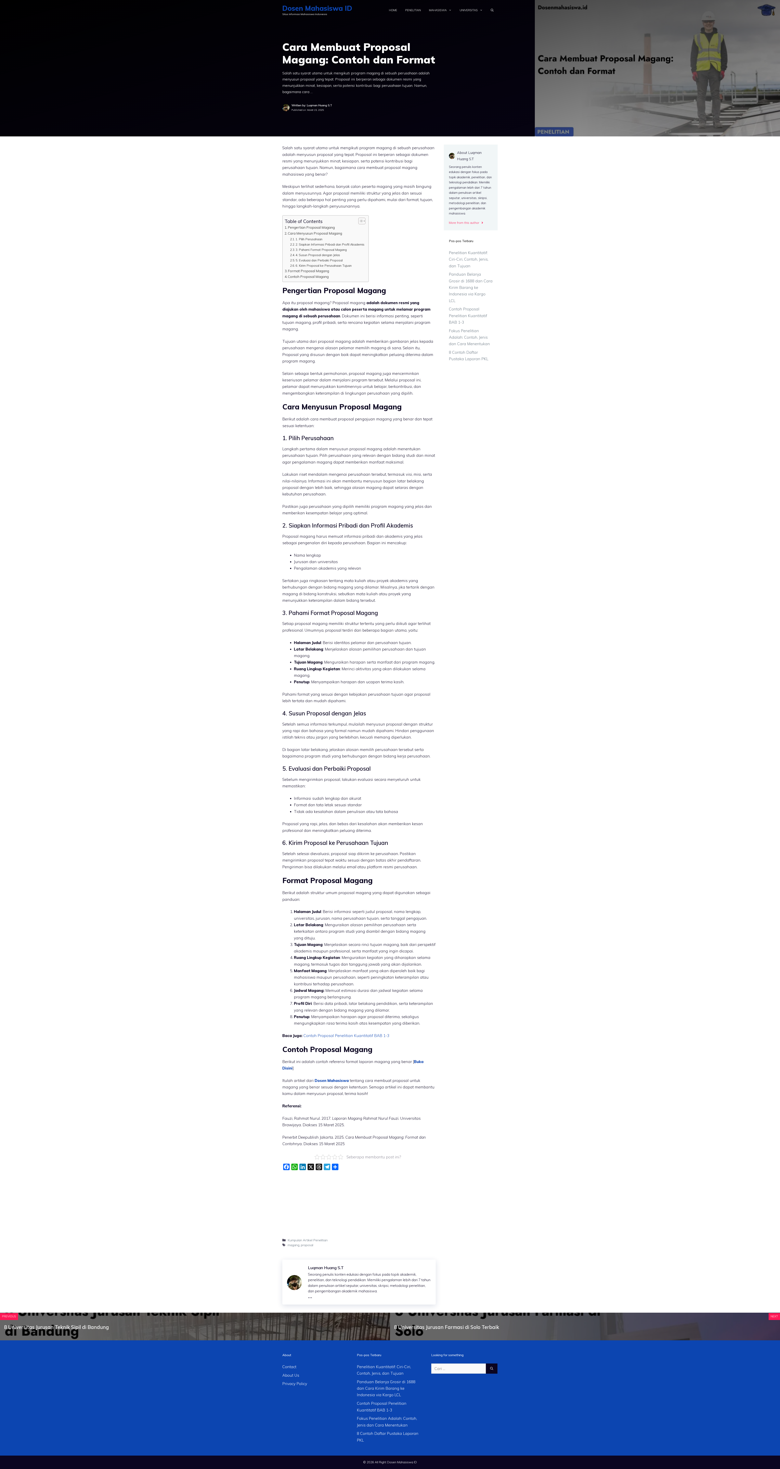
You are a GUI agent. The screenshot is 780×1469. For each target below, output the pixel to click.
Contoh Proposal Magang (308, 276)
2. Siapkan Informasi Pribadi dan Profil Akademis (330, 244)
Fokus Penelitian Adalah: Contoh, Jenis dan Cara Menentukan (469, 337)
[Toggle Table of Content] (359, 221)
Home (393, 10)
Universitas (469, 10)
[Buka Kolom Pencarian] (492, 10)
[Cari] (491, 1368)
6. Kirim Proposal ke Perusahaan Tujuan (324, 265)
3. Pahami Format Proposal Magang (321, 250)
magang (293, 1245)
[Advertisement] (359, 1202)
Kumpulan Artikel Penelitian (308, 1240)
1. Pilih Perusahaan (309, 239)
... (310, 1295)
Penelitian (413, 10)
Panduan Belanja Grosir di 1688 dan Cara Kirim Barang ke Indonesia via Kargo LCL (471, 287)
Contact (289, 1366)
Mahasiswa (438, 10)
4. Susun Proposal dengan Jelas (318, 255)
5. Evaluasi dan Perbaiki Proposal (319, 260)
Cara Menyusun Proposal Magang (315, 233)
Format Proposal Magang (308, 271)
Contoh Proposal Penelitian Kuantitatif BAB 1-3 (468, 316)
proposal (307, 1245)
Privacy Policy (294, 1383)
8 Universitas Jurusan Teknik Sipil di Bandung (56, 1327)
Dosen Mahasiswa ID (317, 8)
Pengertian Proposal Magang (311, 227)
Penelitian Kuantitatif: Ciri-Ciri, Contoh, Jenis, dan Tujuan (468, 259)
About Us (290, 1375)
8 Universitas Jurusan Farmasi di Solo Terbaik (446, 1327)
